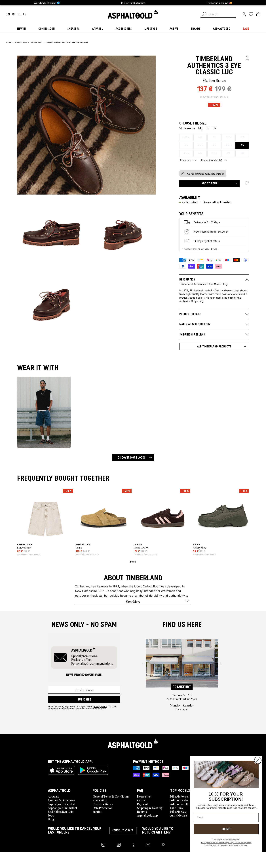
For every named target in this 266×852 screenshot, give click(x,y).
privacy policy (100, 706)
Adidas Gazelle (179, 804)
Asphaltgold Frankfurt (61, 804)
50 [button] (242, 153)
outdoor (80, 595)
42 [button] (242, 137)
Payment (142, 804)
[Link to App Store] (61, 770)
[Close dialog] (258, 760)
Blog (51, 819)
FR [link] (24, 14)
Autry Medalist (179, 815)
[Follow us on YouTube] (148, 845)
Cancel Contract (122, 830)
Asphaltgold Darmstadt (62, 808)
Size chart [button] (185, 160)
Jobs (51, 815)
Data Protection (103, 808)
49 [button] (228, 153)
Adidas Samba (179, 800)
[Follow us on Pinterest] (163, 845)
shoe (113, 591)
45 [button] (242, 145)
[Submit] (204, 14)
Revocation (100, 800)
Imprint (97, 811)
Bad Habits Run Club (60, 811)
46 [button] (200, 153)
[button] (247, 58)
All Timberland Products (214, 346)
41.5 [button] (228, 137)
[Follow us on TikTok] (119, 845)
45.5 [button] (186, 153)
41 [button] (214, 137)
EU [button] (200, 128)
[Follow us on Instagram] (103, 845)
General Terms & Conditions (111, 796)
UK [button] (214, 128)
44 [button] (214, 145)
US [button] (207, 128)
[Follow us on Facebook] (133, 845)
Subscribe (84, 699)
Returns (142, 811)
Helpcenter (144, 796)
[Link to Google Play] (93, 770)
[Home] (133, 743)
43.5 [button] (200, 145)
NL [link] (19, 14)
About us (53, 796)
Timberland (214, 58)
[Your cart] (258, 14)
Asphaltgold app (147, 815)
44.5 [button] (228, 145)
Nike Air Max (178, 811)
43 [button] (186, 145)
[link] (133, 14)
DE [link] (13, 14)
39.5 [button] (186, 137)
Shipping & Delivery (149, 808)
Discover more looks (131, 457)
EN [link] (8, 14)
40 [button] (200, 137)
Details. (214, 249)
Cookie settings (103, 804)
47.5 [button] (214, 153)
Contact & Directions (61, 800)
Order (141, 800)
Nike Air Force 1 (179, 796)
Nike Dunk (176, 808)
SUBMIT (226, 829)
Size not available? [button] (211, 160)
